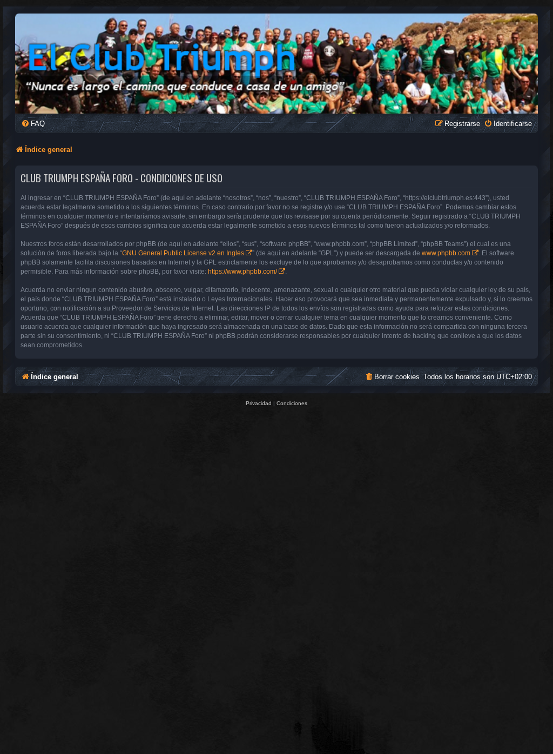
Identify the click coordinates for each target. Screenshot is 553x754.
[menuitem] (33, 123)
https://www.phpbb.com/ (242, 271)
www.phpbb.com (446, 253)
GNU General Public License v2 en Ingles (183, 253)
